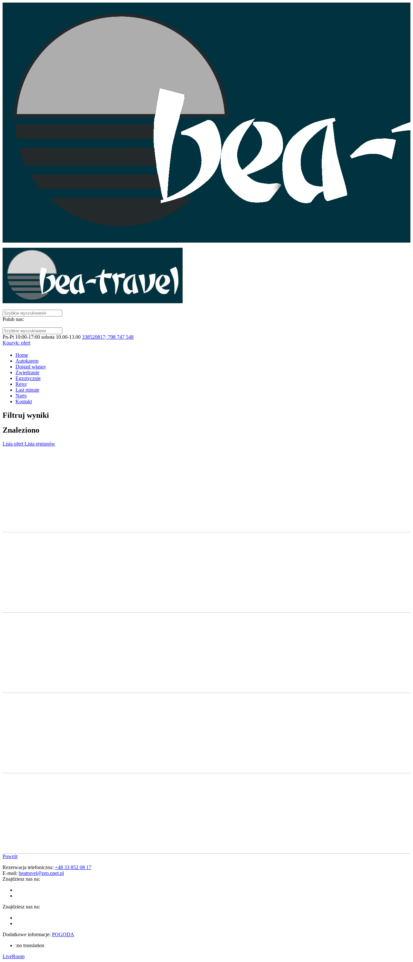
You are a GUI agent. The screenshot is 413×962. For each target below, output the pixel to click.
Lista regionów (40, 443)
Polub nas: (13, 319)
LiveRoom (14, 956)
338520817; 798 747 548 (108, 337)
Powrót (10, 856)
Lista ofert (14, 443)
